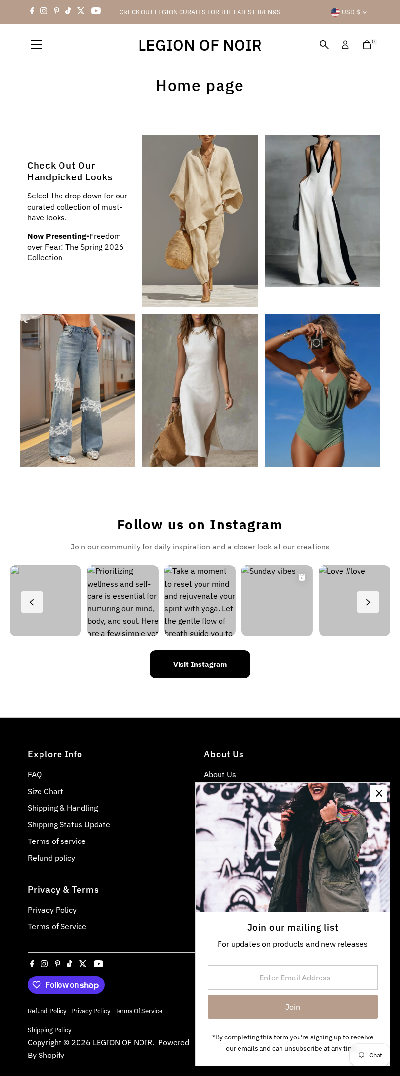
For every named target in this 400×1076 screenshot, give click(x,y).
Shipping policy (49, 1029)
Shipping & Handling (63, 808)
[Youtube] (96, 12)
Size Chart (45, 791)
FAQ (35, 774)
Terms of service (57, 841)
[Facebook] (32, 12)
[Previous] (127, 12)
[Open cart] (367, 44)
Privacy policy (90, 1010)
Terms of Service (57, 926)
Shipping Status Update (69, 824)
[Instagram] (44, 12)
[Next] (273, 12)
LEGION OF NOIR (200, 45)
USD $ (351, 12)
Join (292, 1007)
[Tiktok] (68, 12)
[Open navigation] (36, 45)
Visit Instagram (200, 664)
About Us (220, 774)
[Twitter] (81, 12)
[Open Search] (324, 44)
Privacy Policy (52, 910)
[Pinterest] (56, 12)
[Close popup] (378, 793)
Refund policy (51, 857)
